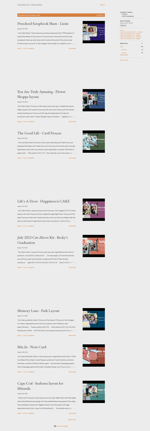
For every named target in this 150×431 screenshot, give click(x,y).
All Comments (128, 16)
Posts (124, 14)
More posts (72, 419)
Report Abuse (124, 60)
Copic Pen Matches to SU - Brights (130, 35)
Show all (100, 15)
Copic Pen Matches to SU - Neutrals (130, 37)
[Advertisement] (46, 69)
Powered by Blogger (62, 426)
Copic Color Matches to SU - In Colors (131, 32)
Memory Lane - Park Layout (38, 310)
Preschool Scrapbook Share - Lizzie (43, 23)
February (124, 49)
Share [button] (19, 48)
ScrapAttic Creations (29, 4)
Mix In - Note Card (31, 346)
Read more (72, 48)
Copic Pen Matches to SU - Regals (130, 38)
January (123, 52)
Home (122, 30)
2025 (121, 46)
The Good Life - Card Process (39, 132)
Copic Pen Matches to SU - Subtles (130, 33)
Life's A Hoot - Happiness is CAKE (43, 201)
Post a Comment (28, 48)
